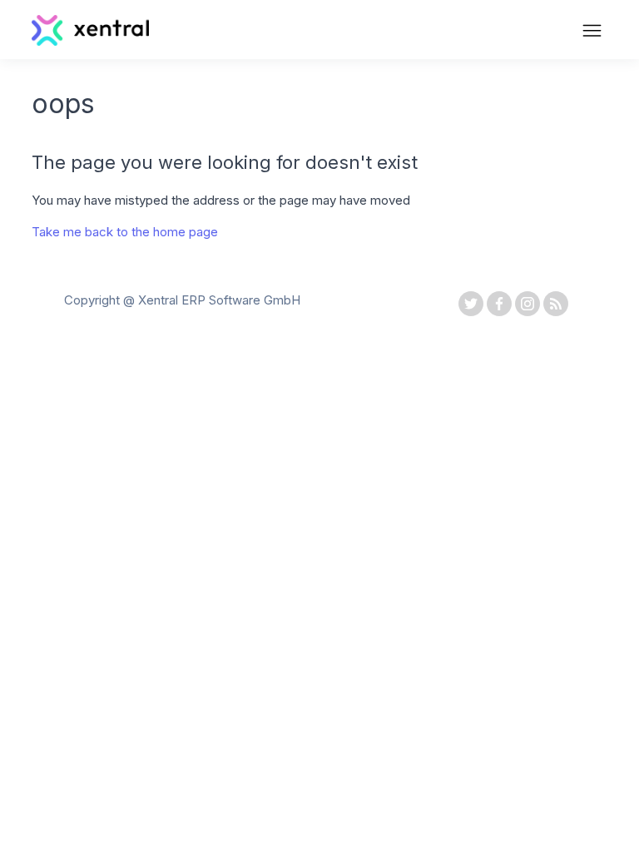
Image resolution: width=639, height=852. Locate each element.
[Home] (90, 41)
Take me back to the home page (125, 232)
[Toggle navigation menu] (592, 32)
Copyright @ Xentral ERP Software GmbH (182, 300)
